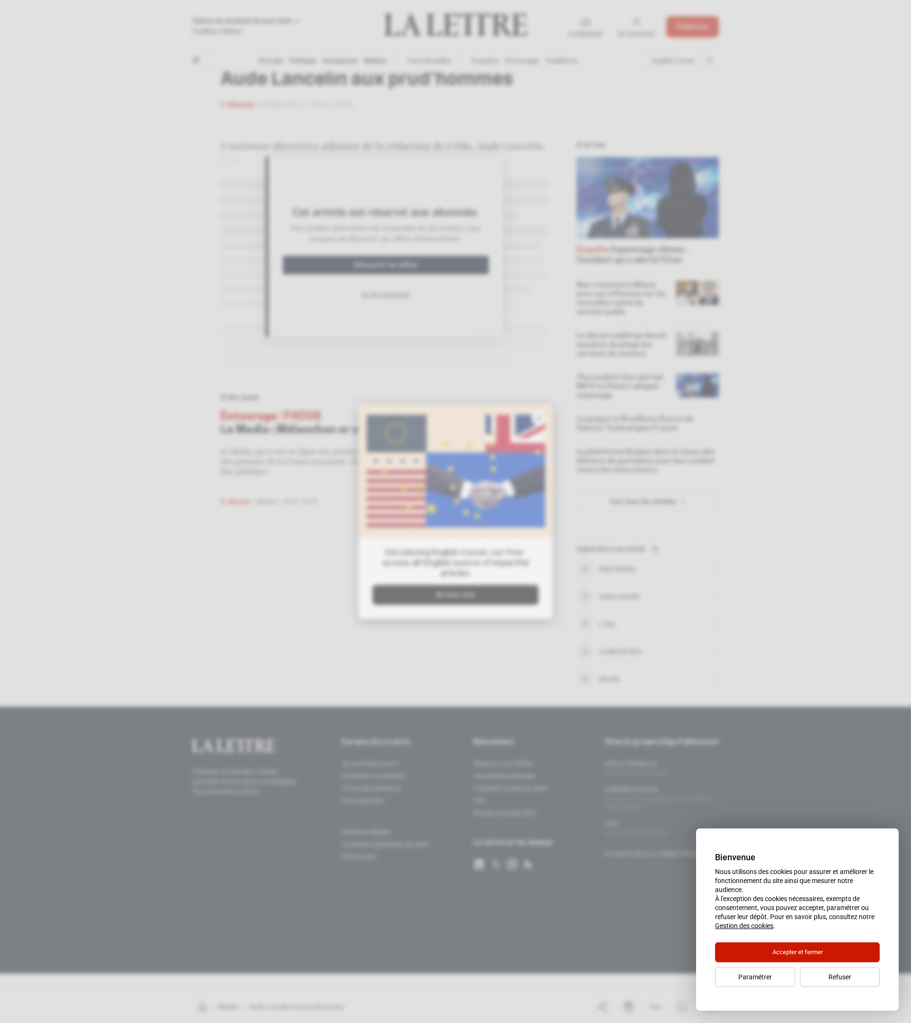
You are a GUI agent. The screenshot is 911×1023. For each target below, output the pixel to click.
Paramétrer (755, 977)
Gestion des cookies (744, 926)
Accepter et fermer (797, 952)
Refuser (839, 977)
